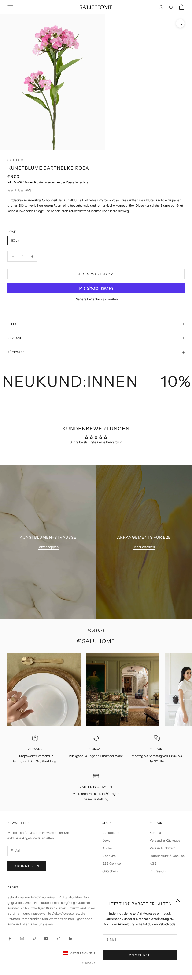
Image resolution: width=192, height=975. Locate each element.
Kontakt (155, 833)
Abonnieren (27, 866)
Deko (106, 840)
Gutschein (110, 871)
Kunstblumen (112, 833)
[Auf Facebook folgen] (9, 938)
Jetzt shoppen (48, 547)
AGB (153, 863)
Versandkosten (33, 182)
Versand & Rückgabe (165, 840)
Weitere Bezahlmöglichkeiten (96, 299)
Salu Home (16, 160)
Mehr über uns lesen (37, 924)
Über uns (109, 856)
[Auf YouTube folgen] (46, 938)
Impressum (158, 871)
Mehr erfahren (144, 547)
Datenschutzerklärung (152, 919)
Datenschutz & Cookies (167, 856)
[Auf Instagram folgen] (22, 938)
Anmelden (140, 955)
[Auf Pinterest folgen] (34, 938)
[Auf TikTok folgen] (58, 938)
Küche (107, 848)
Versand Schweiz (162, 848)
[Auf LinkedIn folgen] (70, 938)
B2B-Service (111, 863)
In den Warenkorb (96, 274)
